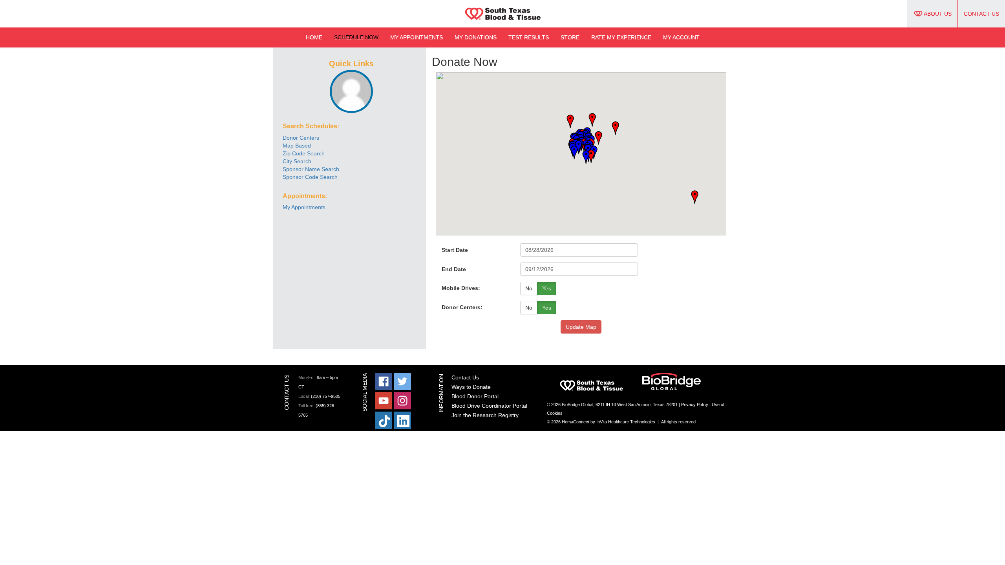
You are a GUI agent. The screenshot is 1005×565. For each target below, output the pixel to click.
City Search (297, 161)
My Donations (476, 37)
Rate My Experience (621, 37)
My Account (681, 37)
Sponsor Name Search (311, 169)
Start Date (455, 250)
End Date (454, 269)
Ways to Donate (471, 387)
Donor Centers (301, 138)
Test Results (528, 37)
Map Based (297, 145)
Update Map (581, 327)
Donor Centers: (462, 307)
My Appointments (416, 37)
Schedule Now (356, 37)
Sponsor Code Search (310, 177)
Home (314, 37)
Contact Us (981, 14)
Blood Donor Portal (475, 396)
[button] (613, 128)
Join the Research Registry (485, 415)
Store (570, 37)
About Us (938, 14)
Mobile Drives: (461, 288)
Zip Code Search (304, 153)
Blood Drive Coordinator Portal (489, 406)
